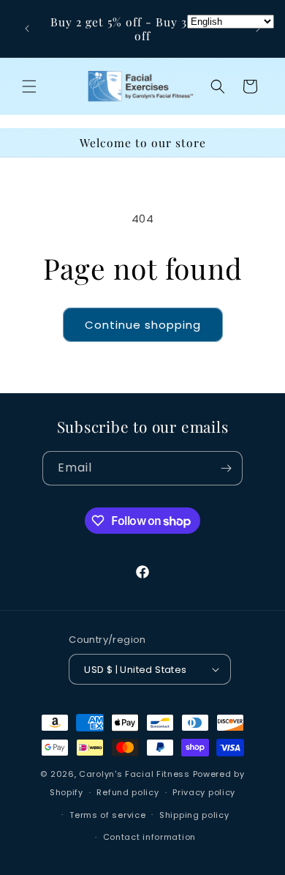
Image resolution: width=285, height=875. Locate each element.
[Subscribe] (226, 468)
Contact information (149, 837)
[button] (29, 86)
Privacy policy (203, 792)
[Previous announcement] (27, 28)
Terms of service (107, 815)
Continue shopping (143, 324)
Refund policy (127, 792)
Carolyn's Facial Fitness (134, 774)
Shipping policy (194, 815)
